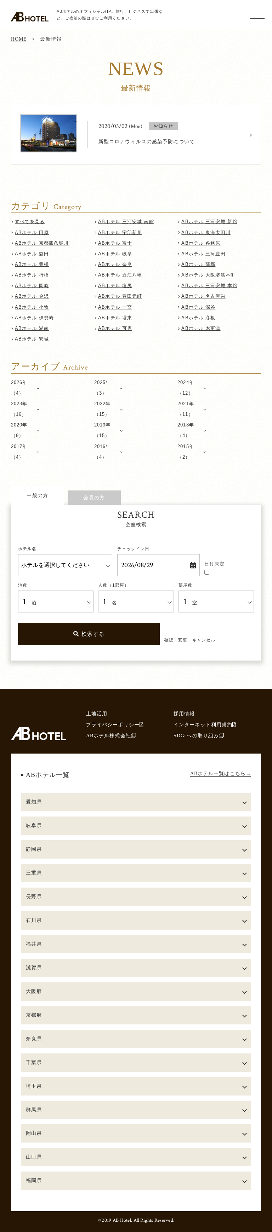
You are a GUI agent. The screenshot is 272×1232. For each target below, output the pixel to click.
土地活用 (97, 713)
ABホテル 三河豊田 (203, 253)
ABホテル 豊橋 (32, 264)
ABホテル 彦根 (198, 317)
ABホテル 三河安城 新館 (209, 221)
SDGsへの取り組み (196, 735)
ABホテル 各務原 (200, 243)
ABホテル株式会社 (108, 735)
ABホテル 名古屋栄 (203, 296)
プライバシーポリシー (113, 724)
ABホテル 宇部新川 (120, 232)
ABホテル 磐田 (32, 253)
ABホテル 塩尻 (115, 285)
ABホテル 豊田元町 (120, 296)
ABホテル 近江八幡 (120, 275)
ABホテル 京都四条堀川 (42, 243)
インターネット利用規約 (203, 724)
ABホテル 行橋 (32, 275)
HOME (19, 39)
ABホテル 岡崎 (32, 285)
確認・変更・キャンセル (189, 640)
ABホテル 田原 (32, 232)
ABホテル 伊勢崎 (34, 317)
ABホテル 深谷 (198, 307)
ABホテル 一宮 (115, 307)
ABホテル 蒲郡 (198, 264)
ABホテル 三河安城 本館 (209, 285)
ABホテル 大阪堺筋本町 (208, 275)
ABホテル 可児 (115, 328)
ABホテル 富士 (115, 243)
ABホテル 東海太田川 (205, 232)
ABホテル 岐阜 (115, 253)
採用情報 (184, 713)
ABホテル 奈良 (115, 264)
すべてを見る (30, 221)
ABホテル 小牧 (32, 307)
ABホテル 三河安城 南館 (126, 221)
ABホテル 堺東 (115, 317)
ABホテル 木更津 (200, 328)
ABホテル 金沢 (32, 296)
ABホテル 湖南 (32, 328)
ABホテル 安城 (32, 339)
